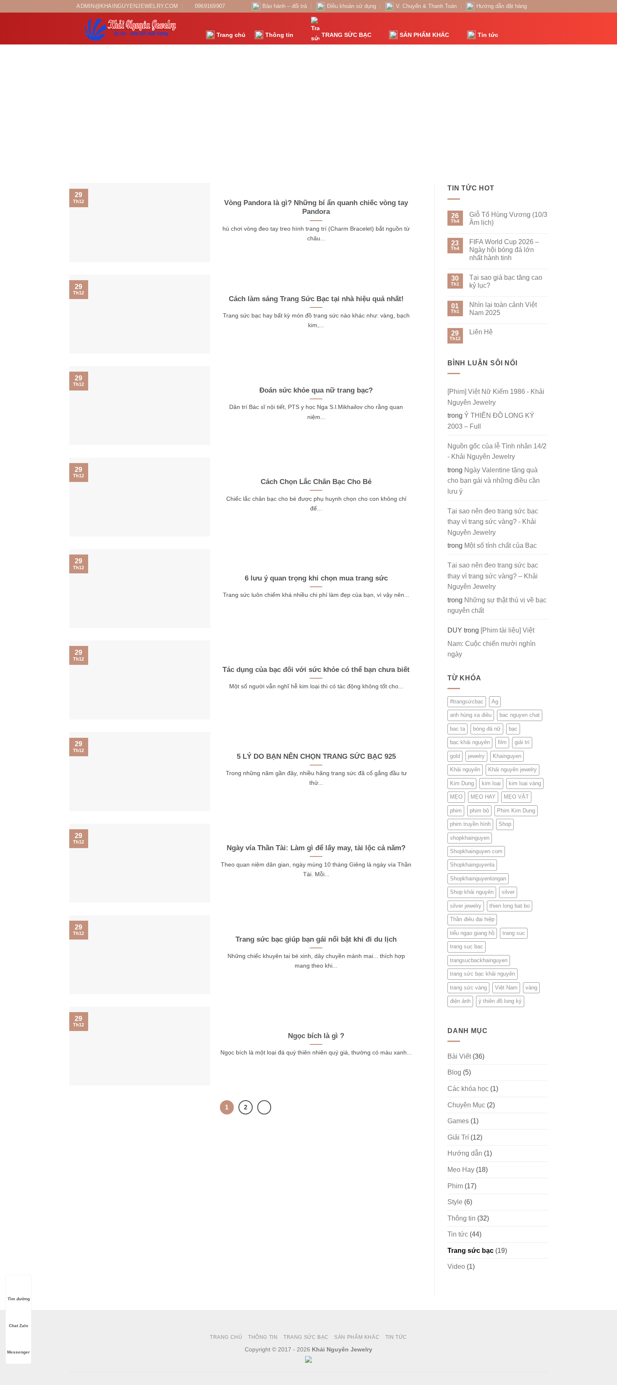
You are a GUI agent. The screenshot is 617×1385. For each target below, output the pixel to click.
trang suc (513, 933)
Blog (454, 1072)
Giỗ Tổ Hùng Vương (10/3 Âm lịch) (508, 218)
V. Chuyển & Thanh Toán (426, 6)
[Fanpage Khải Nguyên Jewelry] (535, 6)
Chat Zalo (18, 1325)
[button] (509, 29)
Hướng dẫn (464, 1153)
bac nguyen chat (519, 715)
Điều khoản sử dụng (351, 6)
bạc (513, 729)
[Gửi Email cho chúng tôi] (543, 6)
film (502, 742)
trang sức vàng (468, 987)
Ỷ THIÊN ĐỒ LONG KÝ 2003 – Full (490, 421)
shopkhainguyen (469, 838)
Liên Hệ (481, 332)
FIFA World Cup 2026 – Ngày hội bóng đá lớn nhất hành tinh (504, 249)
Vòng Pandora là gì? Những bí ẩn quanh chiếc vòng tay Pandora (316, 207)
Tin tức (488, 34)
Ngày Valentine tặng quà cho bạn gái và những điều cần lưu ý (493, 480)
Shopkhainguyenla (472, 865)
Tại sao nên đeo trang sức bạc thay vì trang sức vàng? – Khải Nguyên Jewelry (492, 576)
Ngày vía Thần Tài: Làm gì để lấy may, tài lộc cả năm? (316, 848)
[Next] (264, 1107)
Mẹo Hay (460, 1169)
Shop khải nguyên (472, 892)
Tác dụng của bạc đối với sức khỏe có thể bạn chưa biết (316, 670)
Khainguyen (507, 756)
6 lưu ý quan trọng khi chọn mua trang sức (316, 578)
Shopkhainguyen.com (476, 851)
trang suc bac (466, 946)
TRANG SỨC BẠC (346, 34)
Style (455, 1201)
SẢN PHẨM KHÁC (424, 34)
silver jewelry (465, 906)
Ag (495, 701)
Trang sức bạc (470, 1250)
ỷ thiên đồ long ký (500, 1001)
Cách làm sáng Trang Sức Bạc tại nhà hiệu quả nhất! (316, 299)
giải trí (522, 742)
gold (455, 756)
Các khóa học (468, 1088)
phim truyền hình (470, 824)
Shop (505, 824)
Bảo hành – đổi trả (284, 6)
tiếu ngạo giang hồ (472, 933)
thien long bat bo (509, 906)
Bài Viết (459, 1056)
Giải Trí (458, 1137)
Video (456, 1266)
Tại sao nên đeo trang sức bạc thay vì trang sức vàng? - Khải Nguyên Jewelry (492, 522)
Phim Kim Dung (516, 810)
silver (508, 892)
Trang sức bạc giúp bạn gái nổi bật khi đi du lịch (316, 939)
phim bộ (479, 810)
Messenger (18, 1352)
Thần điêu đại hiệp (472, 919)
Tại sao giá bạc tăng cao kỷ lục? (505, 281)
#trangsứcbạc (467, 701)
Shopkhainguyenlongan (478, 878)
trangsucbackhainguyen (478, 960)
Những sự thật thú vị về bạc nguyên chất (496, 605)
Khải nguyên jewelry (512, 769)
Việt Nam (506, 987)
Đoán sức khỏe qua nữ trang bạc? (316, 390)
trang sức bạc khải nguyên (482, 974)
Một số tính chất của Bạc (500, 545)
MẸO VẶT (516, 797)
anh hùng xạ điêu (471, 715)
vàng (531, 987)
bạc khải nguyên (470, 742)
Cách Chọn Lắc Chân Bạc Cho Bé (316, 482)
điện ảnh (460, 1001)
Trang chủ (231, 34)
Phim (455, 1186)
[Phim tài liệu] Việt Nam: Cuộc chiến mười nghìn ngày (491, 642)
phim (456, 810)
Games (458, 1121)
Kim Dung (462, 783)
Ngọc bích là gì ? (316, 1036)
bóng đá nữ (487, 729)
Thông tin (279, 34)
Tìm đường (19, 1298)
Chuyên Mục (466, 1105)
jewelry (476, 756)
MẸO (456, 797)
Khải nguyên (465, 769)
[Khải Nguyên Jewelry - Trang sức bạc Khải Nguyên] (131, 28)
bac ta (457, 729)
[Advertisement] (308, 107)
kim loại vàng (525, 783)
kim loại (491, 783)
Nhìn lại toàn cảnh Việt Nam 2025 (503, 308)
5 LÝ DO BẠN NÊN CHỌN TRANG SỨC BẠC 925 (316, 756)
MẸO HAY (483, 797)
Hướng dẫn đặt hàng (501, 6)
